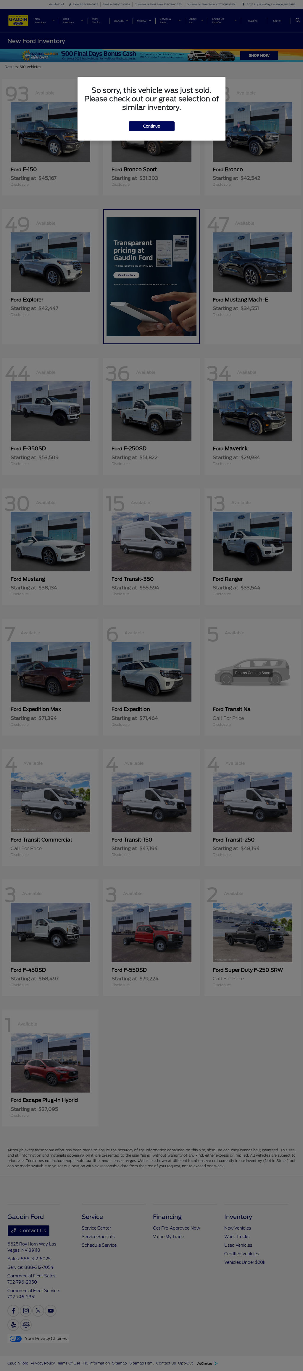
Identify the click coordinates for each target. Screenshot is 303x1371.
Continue (151, 126)
